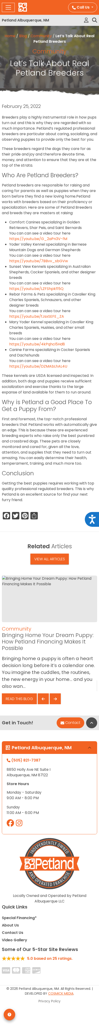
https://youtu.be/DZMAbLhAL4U (38, 366)
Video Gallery (14, 940)
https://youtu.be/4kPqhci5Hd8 (37, 344)
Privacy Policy (49, 1001)
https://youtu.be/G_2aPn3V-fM (38, 238)
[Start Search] (94, 20)
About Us (10, 925)
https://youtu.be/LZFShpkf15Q (36, 288)
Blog (23, 36)
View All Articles (49, 559)
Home (10, 36)
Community (41, 36)
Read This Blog (19, 698)
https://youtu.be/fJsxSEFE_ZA (36, 316)
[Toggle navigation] (8, 7)
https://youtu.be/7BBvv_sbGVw (38, 261)
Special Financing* (19, 917)
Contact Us (12, 932)
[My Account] (86, 20)
